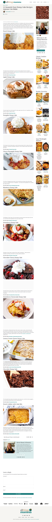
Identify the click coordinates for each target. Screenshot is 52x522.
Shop (29, 517)
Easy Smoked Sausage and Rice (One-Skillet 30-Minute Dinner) (39, 188)
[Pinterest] (24, 457)
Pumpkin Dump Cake (12, 149)
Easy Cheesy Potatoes (46, 135)
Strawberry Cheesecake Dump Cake (15, 336)
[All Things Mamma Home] (12, 2)
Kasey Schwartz (8, 11)
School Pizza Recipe (39, 173)
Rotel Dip (39, 135)
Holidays (23, 517)
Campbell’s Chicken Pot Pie (46, 72)
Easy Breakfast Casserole (39, 105)
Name (4, 486)
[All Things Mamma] (26, 513)
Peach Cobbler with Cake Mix (14, 433)
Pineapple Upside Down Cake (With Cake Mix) (39, 120)
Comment (5, 476)
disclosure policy (16, 21)
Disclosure (29, 519)
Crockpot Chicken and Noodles (39, 71)
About (26, 517)
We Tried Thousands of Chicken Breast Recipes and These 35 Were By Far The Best (39, 156)
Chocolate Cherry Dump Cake (14, 294)
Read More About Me (20, 454)
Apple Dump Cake (12, 113)
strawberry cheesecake (26, 333)
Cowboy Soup (45, 172)
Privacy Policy (25, 519)
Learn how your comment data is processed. (24, 497)
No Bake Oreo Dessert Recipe (45, 120)
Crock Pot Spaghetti (45, 154)
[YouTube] (19, 457)
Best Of (8, 439)
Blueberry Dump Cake (13, 220)
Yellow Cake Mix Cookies (46, 186)
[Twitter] (22, 457)
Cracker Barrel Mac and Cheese (39, 87)
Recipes (20, 517)
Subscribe (31, 517)
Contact (32, 519)
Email (4, 490)
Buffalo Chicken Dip (46, 87)
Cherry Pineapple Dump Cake (14, 185)
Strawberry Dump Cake (13, 255)
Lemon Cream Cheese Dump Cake (15, 367)
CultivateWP (37, 519)
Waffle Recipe (45, 104)
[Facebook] (20, 457)
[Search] (48, 2)
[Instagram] (17, 457)
